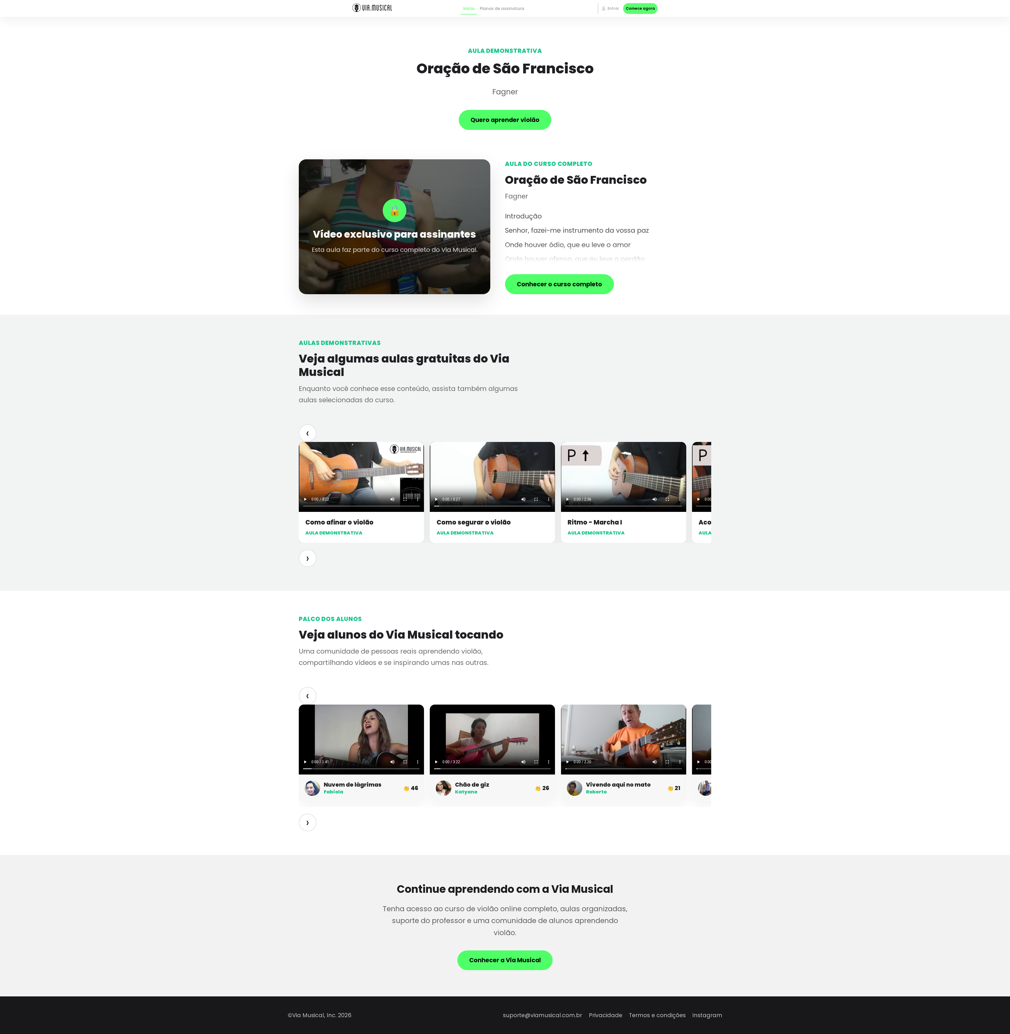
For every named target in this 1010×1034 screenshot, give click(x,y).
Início (468, 8)
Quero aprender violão (505, 120)
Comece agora (640, 8)
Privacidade (605, 1015)
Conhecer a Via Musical (505, 960)
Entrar (613, 8)
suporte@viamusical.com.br (542, 1015)
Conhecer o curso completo (559, 284)
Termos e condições (657, 1015)
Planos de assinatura (502, 8)
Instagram (707, 1015)
